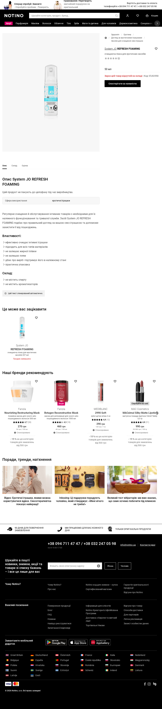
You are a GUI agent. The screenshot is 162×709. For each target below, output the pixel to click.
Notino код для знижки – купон (102, 584)
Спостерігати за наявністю (123, 83)
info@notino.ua (128, 545)
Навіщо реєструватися (59, 623)
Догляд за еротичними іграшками (126, 38)
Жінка (110, 566)
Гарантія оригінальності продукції (136, 586)
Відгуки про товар (133, 606)
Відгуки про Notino (133, 592)
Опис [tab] (4, 166)
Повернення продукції (59, 606)
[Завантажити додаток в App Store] (78, 642)
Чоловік (124, 566)
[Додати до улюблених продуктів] (156, 49)
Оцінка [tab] (25, 166)
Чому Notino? (54, 584)
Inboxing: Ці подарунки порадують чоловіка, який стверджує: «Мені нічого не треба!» (79, 501)
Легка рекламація (133, 619)
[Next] (157, 337)
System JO (111, 48)
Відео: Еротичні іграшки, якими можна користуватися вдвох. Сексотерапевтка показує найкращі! (27, 501)
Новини (52, 619)
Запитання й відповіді (59, 628)
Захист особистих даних (136, 623)
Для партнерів (131, 614)
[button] (51, 92)
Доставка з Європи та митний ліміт (101, 619)
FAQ (50, 614)
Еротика (127, 35)
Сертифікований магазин (99, 589)
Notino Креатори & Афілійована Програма (102, 612)
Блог (50, 610)
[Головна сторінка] (106, 38)
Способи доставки (133, 610)
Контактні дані (147, 545)
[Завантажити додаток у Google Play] (56, 642)
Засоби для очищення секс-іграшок (127, 41)
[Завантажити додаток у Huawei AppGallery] (100, 642)
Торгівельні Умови (95, 625)
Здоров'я (115, 35)
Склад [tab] (14, 166)
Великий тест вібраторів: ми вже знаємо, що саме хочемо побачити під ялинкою (132, 499)
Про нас (52, 589)
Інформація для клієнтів (98, 606)
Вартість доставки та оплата (142, 3)
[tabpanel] (51, 243)
